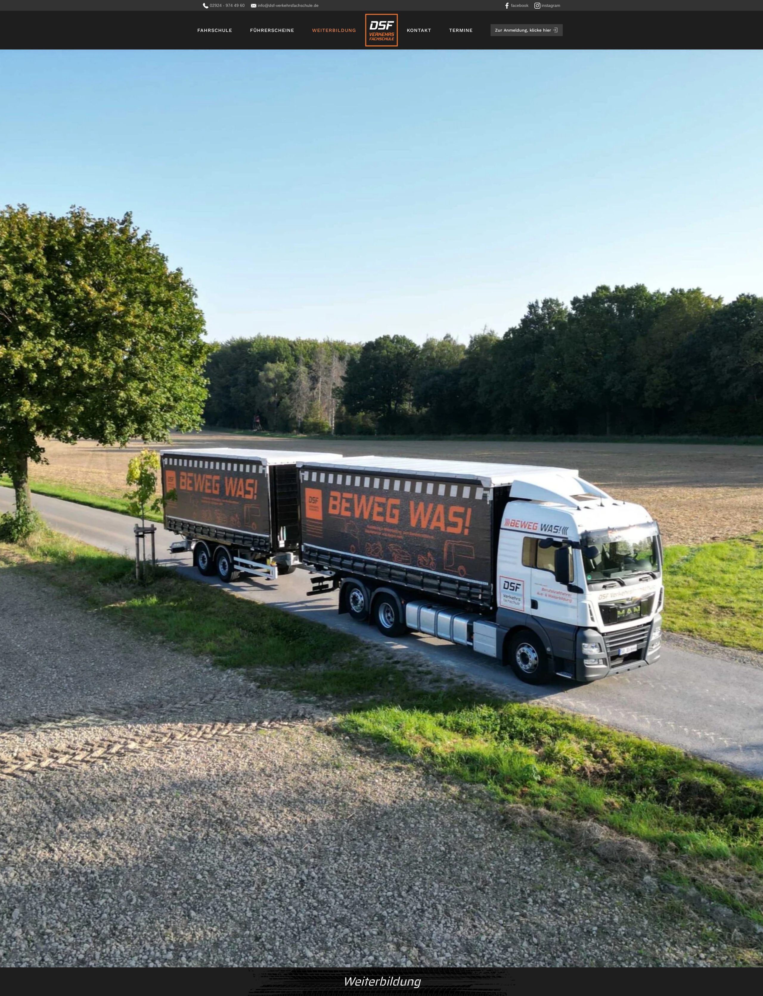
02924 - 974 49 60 (227, 5)
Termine (461, 30)
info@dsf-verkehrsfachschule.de (288, 5)
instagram (551, 5)
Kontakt (419, 30)
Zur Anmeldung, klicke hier (523, 30)
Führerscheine (272, 30)
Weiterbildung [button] (334, 30)
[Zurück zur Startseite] (381, 30)
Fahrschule (214, 30)
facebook (519, 5)
